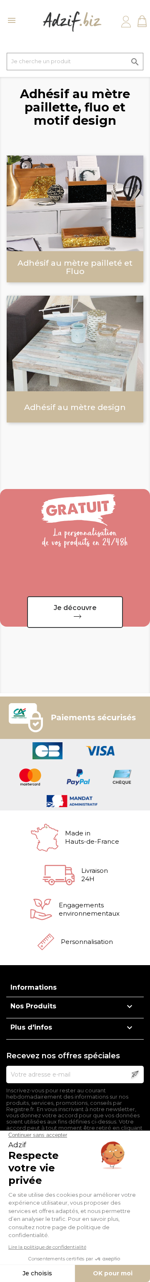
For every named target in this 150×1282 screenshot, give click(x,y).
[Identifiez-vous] (126, 21)
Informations (33, 987)
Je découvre (75, 608)
